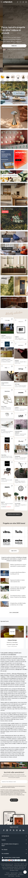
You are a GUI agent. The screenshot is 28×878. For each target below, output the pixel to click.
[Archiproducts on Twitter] (13, 830)
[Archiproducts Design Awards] (20, 159)
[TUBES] (20, 286)
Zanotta (12, 683)
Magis (5, 693)
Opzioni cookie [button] (14, 873)
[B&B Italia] (7, 542)
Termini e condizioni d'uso (10, 874)
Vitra (23, 681)
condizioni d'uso (16, 789)
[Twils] (19, 532)
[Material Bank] (7, 159)
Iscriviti (15, 799)
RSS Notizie (21, 874)
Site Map (18, 876)
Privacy (7, 873)
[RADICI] (7, 286)
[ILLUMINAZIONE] (18, 76)
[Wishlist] (20, 2)
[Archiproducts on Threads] (17, 830)
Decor (21, 675)
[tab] (14, 836)
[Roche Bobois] (19, 542)
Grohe (7, 731)
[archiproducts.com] (7, 2)
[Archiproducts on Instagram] (7, 830)
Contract (3, 676)
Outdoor (7, 675)
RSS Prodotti (11, 876)
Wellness (25, 675)
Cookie (20, 873)
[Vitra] (7, 532)
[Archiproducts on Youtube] (20, 830)
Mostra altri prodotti (14, 514)
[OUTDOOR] (23, 76)
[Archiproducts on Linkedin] (23, 830)
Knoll (2, 683)
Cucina (17, 675)
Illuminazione (21, 673)
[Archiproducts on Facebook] (4, 830)
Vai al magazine (14, 612)
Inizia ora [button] (14, 45)
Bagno (2, 675)
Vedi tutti (14, 550)
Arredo (15, 673)
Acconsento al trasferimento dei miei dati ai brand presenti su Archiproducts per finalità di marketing (13, 787)
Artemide (8, 683)
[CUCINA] (13, 76)
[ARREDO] (2, 76)
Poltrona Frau (14, 690)
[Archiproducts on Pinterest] (10, 830)
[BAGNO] (7, 76)
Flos (4, 683)
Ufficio (12, 675)
